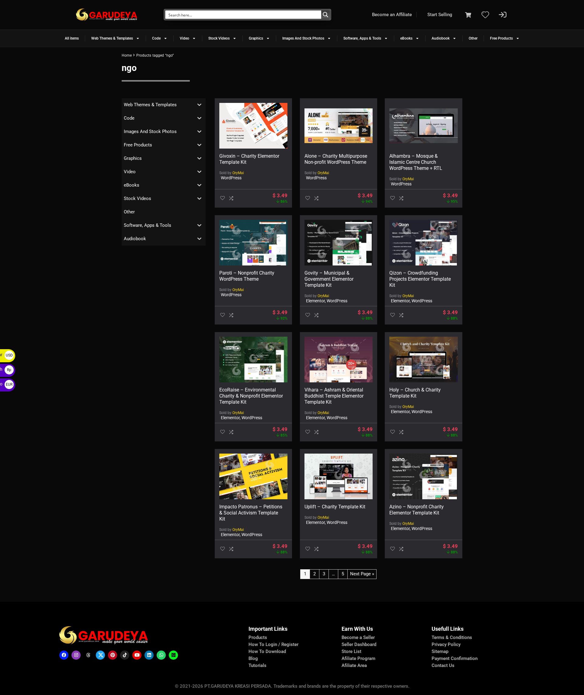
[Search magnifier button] (325, 14)
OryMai (238, 173)
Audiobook (441, 38)
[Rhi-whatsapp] (161, 655)
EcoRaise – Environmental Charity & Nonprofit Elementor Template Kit (251, 396)
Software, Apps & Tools (362, 38)
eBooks (406, 38)
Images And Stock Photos (303, 38)
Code (156, 38)
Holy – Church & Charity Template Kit (415, 393)
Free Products (501, 38)
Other (473, 38)
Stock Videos (219, 38)
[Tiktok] (124, 655)
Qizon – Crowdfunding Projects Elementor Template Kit (420, 279)
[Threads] (88, 655)
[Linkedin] (149, 655)
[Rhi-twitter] (100, 655)
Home (127, 55)
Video (184, 38)
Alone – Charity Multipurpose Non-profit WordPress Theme (335, 159)
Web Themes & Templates (112, 38)
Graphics (256, 38)
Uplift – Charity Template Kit (334, 507)
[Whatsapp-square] (173, 655)
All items (72, 38)
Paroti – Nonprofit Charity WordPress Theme (246, 276)
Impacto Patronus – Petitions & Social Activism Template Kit (250, 513)
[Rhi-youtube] (136, 655)
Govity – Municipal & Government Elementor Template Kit (328, 279)
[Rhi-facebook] (63, 655)
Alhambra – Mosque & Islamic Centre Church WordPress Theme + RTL (415, 162)
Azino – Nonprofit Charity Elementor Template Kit (416, 510)
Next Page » (362, 574)
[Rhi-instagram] (76, 655)
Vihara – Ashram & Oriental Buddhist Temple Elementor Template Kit (333, 396)
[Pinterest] (112, 655)
